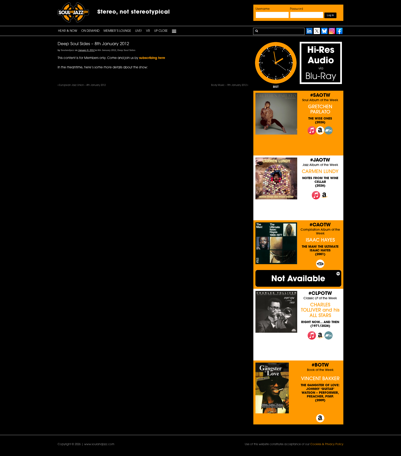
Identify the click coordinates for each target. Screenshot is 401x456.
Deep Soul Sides (126, 50)
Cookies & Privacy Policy (326, 444)
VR (148, 31)
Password (296, 9)
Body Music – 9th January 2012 (229, 85)
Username (262, 9)
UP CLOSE (161, 31)
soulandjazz (67, 50)
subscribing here (152, 58)
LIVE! (138, 31)
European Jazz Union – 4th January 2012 (82, 85)
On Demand (90, 31)
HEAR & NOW (67, 31)
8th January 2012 (107, 50)
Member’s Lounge (117, 31)
